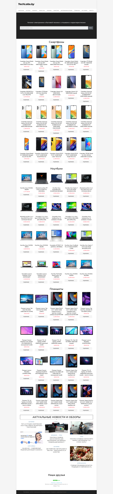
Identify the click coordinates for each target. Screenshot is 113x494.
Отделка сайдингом (56, 482)
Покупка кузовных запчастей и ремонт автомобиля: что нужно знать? (81, 440)
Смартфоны (21, 10)
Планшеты (34, 10)
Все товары (84, 10)
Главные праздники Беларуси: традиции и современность (81, 466)
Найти (90, 28)
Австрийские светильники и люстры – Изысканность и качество (56, 450)
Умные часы (42, 10)
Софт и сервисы (31, 446)
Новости (91, 10)
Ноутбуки (28, 10)
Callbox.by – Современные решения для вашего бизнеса (31, 449)
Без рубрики (31, 421)
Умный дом (56, 10)
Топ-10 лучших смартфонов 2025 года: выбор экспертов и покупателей (31, 425)
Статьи (60, 435)
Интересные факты (81, 463)
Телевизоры (77, 10)
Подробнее (26, 69)
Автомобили (54, 435)
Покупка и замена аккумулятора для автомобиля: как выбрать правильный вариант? (56, 440)
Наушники (49, 10)
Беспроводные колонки (66, 10)
